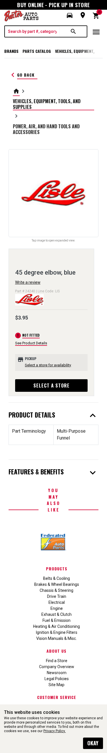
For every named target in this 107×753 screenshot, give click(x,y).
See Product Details (31, 343)
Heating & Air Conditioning (56, 626)
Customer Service (56, 697)
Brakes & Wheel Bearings (56, 584)
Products (56, 569)
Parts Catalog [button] (37, 51)
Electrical (57, 602)
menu (96, 32)
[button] (69, 15)
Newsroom (56, 672)
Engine (57, 608)
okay (92, 743)
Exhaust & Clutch (56, 614)
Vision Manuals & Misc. (56, 638)
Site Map (56, 684)
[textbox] (32, 31)
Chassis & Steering (56, 590)
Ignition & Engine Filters (56, 632)
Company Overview (56, 666)
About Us (56, 651)
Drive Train (56, 596)
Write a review (28, 282)
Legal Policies (57, 678)
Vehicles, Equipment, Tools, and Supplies (46, 104)
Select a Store (51, 385)
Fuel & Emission (56, 620)
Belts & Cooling (56, 578)
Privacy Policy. (54, 731)
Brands (11, 51)
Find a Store (56, 660)
